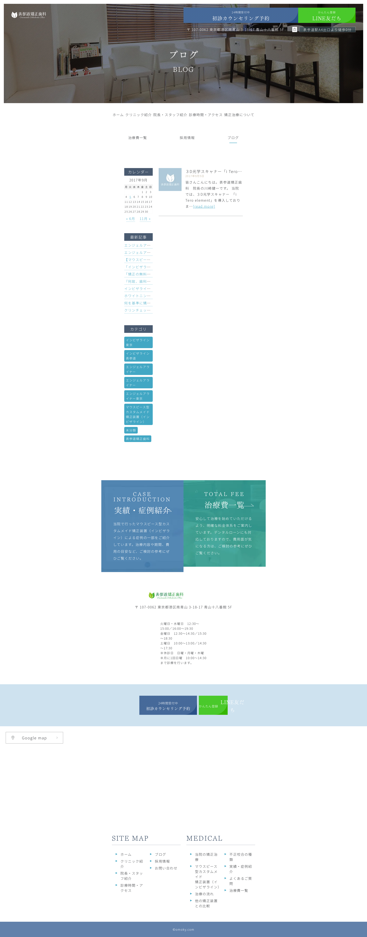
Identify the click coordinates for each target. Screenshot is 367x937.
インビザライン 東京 (139, 342)
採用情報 (162, 861)
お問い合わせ (166, 867)
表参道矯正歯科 (138, 438)
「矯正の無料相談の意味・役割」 (152, 273)
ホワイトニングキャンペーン (148, 295)
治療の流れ (204, 893)
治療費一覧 (238, 890)
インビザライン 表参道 (139, 355)
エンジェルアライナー (138, 369)
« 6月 (130, 218)
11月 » (145, 218)
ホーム (126, 854)
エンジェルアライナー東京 (138, 396)
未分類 (131, 430)
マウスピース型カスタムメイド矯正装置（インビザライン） (138, 414)
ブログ (160, 854)
